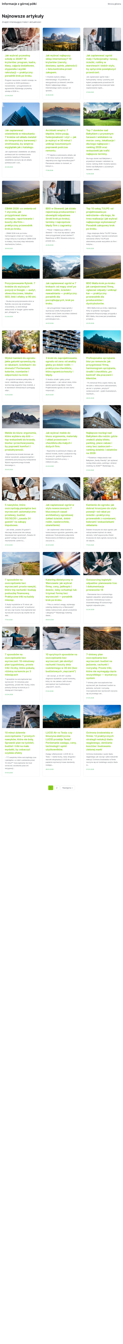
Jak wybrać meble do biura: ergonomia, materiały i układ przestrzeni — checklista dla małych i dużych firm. (61, 439)
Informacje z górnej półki (19, 4)
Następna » (67, 788)
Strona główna (114, 4)
